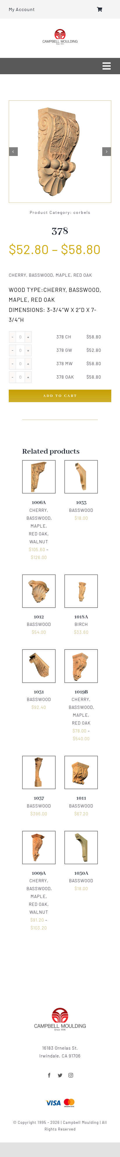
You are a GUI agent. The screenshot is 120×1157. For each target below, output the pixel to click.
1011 (81, 798)
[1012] (38, 578)
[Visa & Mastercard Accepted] (60, 1098)
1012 (39, 617)
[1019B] (81, 653)
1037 (39, 798)
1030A (81, 873)
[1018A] (81, 578)
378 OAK (65, 376)
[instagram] (70, 1075)
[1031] (38, 653)
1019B (81, 692)
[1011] (81, 759)
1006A (39, 503)
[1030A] (81, 834)
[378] (60, 152)
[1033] (81, 464)
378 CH (64, 336)
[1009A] (38, 834)
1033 (81, 503)
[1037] (38, 759)
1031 (39, 692)
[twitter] (60, 1075)
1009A (39, 873)
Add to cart (60, 395)
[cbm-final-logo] (60, 30)
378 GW (64, 350)
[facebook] (49, 1075)
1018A (81, 617)
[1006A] (38, 464)
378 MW (65, 363)
